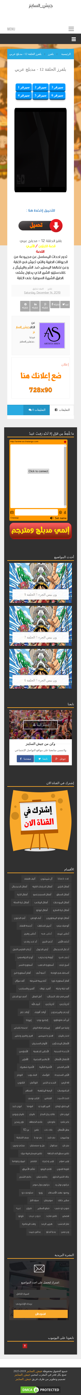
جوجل (62, 758)
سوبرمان (48, 1200)
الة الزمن (65, 1082)
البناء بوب (32, 1075)
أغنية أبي (40, 973)
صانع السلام (43, 1208)
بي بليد (51, 1137)
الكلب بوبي (33, 1098)
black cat (63, 878)
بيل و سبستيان (37, 1145)
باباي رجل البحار (47, 1114)
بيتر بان (66, 1145)
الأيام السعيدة (62, 1075)
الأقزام (25, 1059)
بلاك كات (48, 1129)
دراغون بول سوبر (41, 1184)
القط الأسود (63, 1098)
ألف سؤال (19, 981)
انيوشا (30, 1106)
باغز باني (64, 1122)
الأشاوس (23, 1051)
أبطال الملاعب (41, 902)
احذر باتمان (63, 1035)
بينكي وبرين (19, 1145)
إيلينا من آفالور (62, 1027)
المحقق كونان (62, 1106)
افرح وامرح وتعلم (24, 1035)
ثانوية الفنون (63, 1169)
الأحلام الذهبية (41, 1051)
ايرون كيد (16, 1106)
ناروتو (20, 1216)
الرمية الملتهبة (45, 1090)
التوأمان (33, 1082)
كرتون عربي (34, 1216)
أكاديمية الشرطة (38, 981)
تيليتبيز (33, 1161)
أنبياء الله (36, 1004)
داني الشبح (25, 1176)
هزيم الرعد (46, 1224)
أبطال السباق (62, 894)
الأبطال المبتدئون (60, 1043)
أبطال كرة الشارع (61, 910)
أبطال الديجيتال (19, 886)
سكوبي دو (27, 1192)
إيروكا (28, 1020)
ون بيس (65, 1232)
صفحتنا (27, 758)
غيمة (18, 1208)
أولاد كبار (24, 1012)
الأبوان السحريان (39, 1043)
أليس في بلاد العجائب (58, 996)
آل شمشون (46, 878)
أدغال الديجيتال (61, 949)
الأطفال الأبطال (62, 1059)
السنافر (28, 1090)
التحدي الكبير (49, 1082)
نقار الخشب (63, 1224)
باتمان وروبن (18, 1114)
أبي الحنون (19, 918)
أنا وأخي (49, 1004)
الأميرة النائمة (45, 1067)
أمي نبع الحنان (19, 996)
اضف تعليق (38, 288)
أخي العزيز (47, 941)
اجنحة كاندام (20, 1027)
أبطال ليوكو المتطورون (57, 918)
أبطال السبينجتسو (42, 894)
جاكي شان (42, 1176)
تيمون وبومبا (18, 1161)
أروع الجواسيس (25, 957)
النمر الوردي (44, 1106)
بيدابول (53, 1145)
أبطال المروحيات (61, 902)
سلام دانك (63, 1200)
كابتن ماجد (51, 1216)
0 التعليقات (38, 409)
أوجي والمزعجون (60, 1012)
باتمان (32, 1114)
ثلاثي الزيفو (46, 1169)
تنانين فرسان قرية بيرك (31, 1153)
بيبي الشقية (22, 1137)
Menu (11, 29)
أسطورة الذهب (46, 965)
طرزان (29, 1208)
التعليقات (64, 409)
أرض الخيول (42, 949)
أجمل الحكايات (44, 925)
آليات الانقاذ (29, 878)
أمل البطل (37, 996)
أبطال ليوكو (42, 910)
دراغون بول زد (62, 1184)
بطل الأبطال (63, 1129)
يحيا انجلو (51, 1232)
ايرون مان (64, 1114)
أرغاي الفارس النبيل (22, 949)
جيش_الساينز (41, 6)
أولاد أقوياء (40, 1012)
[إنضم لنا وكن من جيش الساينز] (40, 389)
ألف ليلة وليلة (62, 988)
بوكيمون (64, 1137)
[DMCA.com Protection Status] (40, 1389)
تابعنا (45, 758)
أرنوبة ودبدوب (45, 957)
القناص (48, 1098)
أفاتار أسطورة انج (22, 973)
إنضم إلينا (42, 724)
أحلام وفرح (30, 933)
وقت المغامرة (29, 1224)
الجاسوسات (63, 1090)
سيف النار (34, 1200)
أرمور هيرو (63, 957)
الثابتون (21, 1082)
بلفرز (50, 288)
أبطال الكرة (22, 894)
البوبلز (19, 1075)
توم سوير (64, 1161)
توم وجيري (48, 1161)
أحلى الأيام (63, 941)
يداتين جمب (34, 1232)
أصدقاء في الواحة (60, 973)
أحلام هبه (46, 933)
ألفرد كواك (45, 988)
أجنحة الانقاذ (25, 925)
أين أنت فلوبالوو (61, 1020)
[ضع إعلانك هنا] (40, 376)
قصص (65, 1216)
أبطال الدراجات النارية (42, 886)
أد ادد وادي (30, 941)
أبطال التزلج (63, 886)
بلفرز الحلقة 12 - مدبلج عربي (40, 69)
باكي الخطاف (35, 1122)
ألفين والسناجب (26, 988)
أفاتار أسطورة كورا (60, 981)
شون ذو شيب (62, 1208)
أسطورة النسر (25, 965)
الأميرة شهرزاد (27, 1067)
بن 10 (26, 1129)
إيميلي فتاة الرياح (41, 1027)
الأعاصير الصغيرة (41, 1059)
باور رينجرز (19, 1122)
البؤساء (45, 1075)
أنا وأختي (64, 1004)
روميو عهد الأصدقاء (58, 1192)
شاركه (56, 304)
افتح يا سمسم (45, 1035)
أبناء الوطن (36, 918)
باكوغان (51, 1122)
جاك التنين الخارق (61, 1176)
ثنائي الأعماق (28, 1169)
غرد (67, 304)
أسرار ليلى (64, 965)
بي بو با (38, 1137)
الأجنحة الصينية (61, 1051)
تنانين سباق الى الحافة (58, 1153)
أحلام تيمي (63, 933)
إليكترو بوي (42, 1020)
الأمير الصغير (63, 1067)
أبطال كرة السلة (21, 902)
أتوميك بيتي (62, 925)
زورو (40, 1192)
